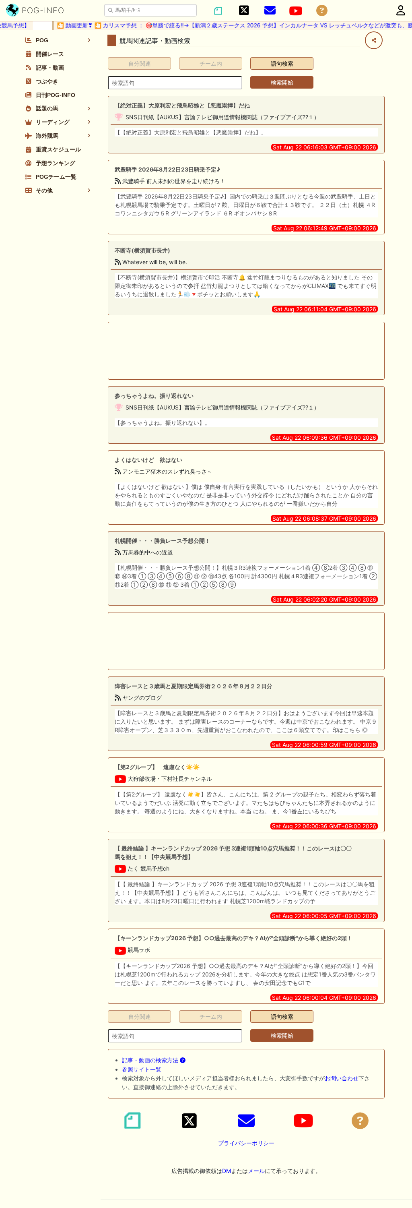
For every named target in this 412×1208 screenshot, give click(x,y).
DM (226, 1170)
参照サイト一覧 (141, 1069)
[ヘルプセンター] (322, 11)
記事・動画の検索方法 (151, 1060)
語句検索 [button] (282, 63)
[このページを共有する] (374, 40)
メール (256, 1170)
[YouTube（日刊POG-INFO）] (295, 10)
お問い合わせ (341, 1078)
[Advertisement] (246, 350)
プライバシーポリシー (246, 1143)
